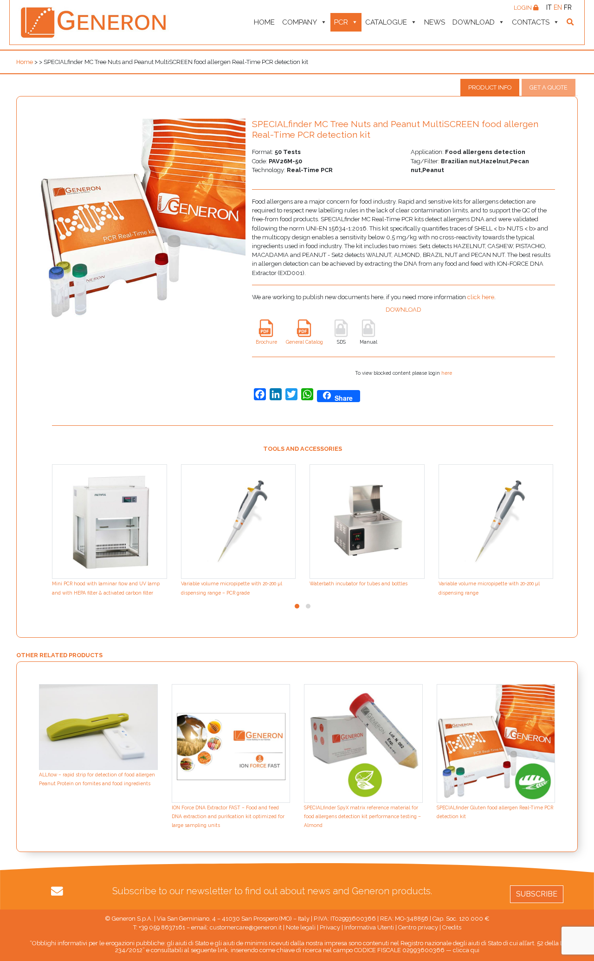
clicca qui (466, 950)
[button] (297, 606)
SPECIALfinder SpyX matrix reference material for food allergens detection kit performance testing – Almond (362, 816)
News (434, 22)
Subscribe (536, 894)
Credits (451, 927)
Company (299, 22)
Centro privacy (418, 927)
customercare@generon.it (246, 927)
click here (480, 297)
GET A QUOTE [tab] (548, 87)
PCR (341, 22)
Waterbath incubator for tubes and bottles (358, 583)
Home (264, 22)
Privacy (330, 927)
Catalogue (386, 22)
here (446, 373)
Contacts (530, 22)
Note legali (301, 927)
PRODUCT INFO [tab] (489, 87)
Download (473, 22)
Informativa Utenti (369, 927)
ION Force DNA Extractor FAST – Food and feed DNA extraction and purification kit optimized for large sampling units (228, 816)
